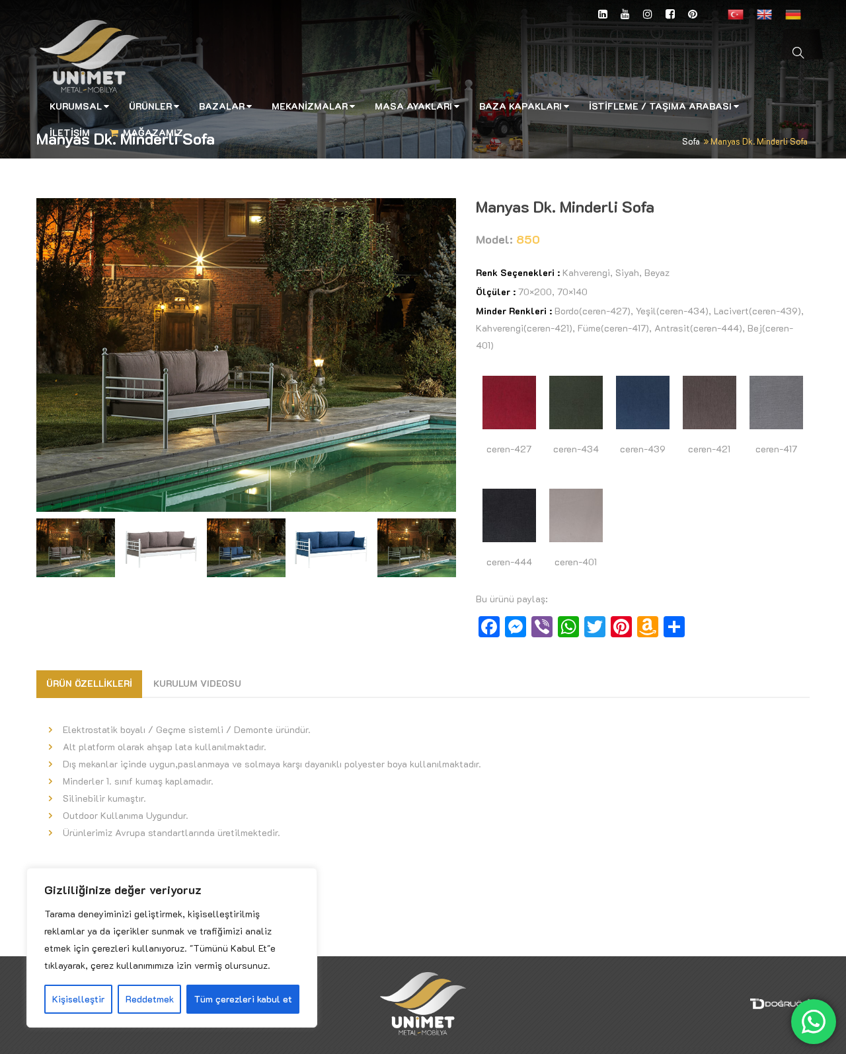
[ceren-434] (576, 401)
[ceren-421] (709, 401)
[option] (246, 355)
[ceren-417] (776, 401)
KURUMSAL (76, 106)
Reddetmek (150, 999)
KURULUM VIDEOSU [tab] (197, 683)
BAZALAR (222, 106)
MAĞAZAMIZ (151, 132)
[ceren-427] (509, 401)
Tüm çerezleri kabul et (243, 999)
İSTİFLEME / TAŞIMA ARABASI (660, 106)
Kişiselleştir (78, 999)
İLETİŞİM (70, 132)
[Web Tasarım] (780, 1002)
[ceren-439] (642, 401)
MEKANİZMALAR (310, 106)
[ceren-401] (576, 514)
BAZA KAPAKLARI (520, 106)
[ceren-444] (509, 514)
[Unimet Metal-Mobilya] (89, 55)
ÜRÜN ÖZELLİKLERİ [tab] (89, 683)
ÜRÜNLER (150, 106)
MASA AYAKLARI (413, 106)
